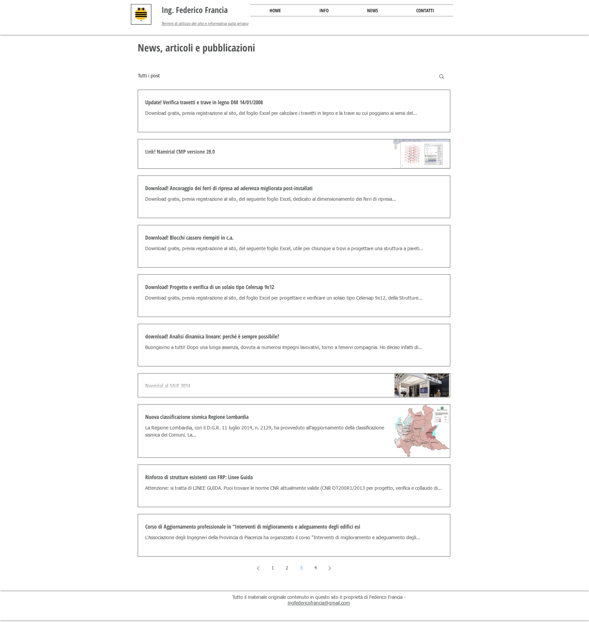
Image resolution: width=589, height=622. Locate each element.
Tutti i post (149, 76)
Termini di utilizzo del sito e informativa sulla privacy (205, 24)
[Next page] (330, 568)
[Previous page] (258, 568)
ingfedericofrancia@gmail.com (319, 603)
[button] (324, 10)
